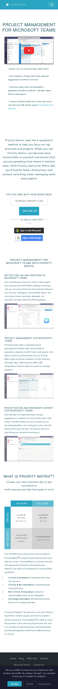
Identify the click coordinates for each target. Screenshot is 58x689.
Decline (29, 684)
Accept (14, 684)
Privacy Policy (44, 684)
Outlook (44, 658)
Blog (21, 658)
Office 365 (32, 658)
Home (13, 658)
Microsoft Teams (22, 664)
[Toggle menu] (51, 4)
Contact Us (38, 664)
